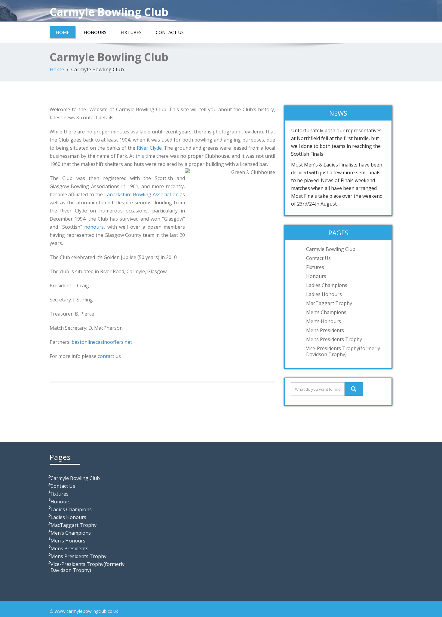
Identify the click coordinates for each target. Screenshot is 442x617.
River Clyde (148, 148)
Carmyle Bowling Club (330, 249)
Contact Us (170, 32)
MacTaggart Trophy (329, 303)
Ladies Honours (324, 294)
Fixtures (131, 32)
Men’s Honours (323, 321)
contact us (109, 356)
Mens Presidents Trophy (334, 339)
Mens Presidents (325, 330)
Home (62, 32)
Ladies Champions (326, 285)
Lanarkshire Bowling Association (142, 194)
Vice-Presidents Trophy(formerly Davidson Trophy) (343, 351)
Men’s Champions (326, 312)
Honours (95, 32)
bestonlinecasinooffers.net (102, 342)
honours (94, 227)
